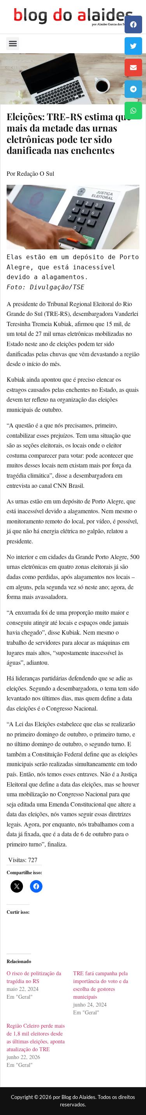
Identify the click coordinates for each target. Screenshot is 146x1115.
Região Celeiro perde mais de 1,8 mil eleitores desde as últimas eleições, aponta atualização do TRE (36, 1037)
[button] (133, 24)
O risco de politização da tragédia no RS (34, 977)
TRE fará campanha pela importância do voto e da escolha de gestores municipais (100, 984)
